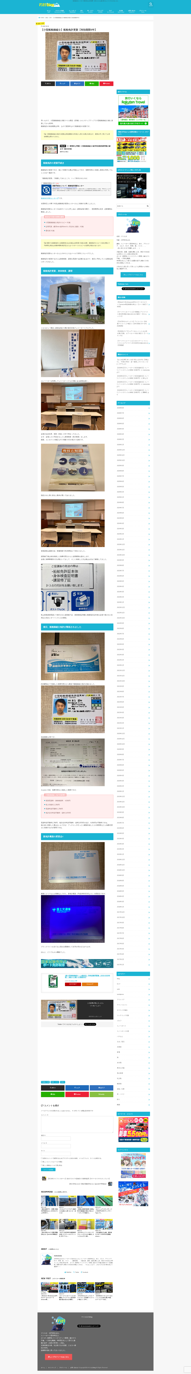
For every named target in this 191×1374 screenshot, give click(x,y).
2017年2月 (120, 959)
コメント (44, 1115)
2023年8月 (120, 565)
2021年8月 (120, 691)
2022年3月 (120, 654)
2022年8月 (120, 628)
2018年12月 (121, 859)
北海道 (119, 1047)
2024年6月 (120, 513)
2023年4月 (120, 586)
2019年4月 (120, 838)
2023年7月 (120, 570)
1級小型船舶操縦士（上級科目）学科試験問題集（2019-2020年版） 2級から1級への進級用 (87, 976)
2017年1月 (120, 964)
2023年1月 (120, 602)
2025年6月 (120, 481)
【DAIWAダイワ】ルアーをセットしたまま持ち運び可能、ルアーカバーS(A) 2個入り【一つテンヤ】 (132, 333)
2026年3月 (120, 434)
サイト (43, 1150)
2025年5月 (120, 486)
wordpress (120, 994)
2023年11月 (121, 549)
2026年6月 (120, 418)
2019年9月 (120, 812)
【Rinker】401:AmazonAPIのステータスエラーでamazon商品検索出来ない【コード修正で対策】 (132, 304)
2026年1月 (120, 444)
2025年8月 (120, 471)
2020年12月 (121, 733)
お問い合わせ (131, 11)
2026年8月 (120, 408)
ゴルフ (119, 1020)
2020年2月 (120, 786)
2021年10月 (121, 681)
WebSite (68, 1272)
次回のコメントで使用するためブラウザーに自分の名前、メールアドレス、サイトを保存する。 (73, 1158)
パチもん (120, 1036)
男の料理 (120, 1073)
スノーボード (72, 11)
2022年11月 (121, 612)
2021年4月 (120, 712)
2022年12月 (121, 607)
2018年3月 (120, 901)
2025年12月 (121, 450)
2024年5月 (120, 518)
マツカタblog (92, 1367)
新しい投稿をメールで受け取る (52, 1165)
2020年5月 (120, 770)
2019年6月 (120, 828)
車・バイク (90, 11)
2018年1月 (120, 907)
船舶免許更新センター (49, 198)
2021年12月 (121, 670)
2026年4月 (120, 429)
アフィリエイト (122, 1005)
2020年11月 (121, 739)
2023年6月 (120, 576)
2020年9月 (120, 749)
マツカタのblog (86, 1317)
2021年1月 (120, 728)
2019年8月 (120, 817)
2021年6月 (120, 702)
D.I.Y (110, 11)
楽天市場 (72, 984)
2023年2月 (120, 597)
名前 (43, 1135)
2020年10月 (121, 744)
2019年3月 (120, 844)
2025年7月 (120, 476)
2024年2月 (120, 534)
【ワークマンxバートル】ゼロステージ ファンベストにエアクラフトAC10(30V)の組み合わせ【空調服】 (132, 343)
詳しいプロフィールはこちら (133, 274)
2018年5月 (120, 891)
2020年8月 (120, 754)
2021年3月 (120, 718)
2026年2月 (120, 439)
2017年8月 (120, 928)
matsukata (58, 1256)
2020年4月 (120, 775)
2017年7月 (120, 933)
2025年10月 (121, 460)
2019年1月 (120, 854)
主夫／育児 (120, 1041)
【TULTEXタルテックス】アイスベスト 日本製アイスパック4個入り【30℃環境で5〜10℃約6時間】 (132, 324)
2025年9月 (120, 465)
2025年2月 (120, 492)
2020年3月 (120, 781)
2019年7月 (120, 823)
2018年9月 (120, 875)
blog (118, 978)
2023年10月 (121, 555)
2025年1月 (120, 497)
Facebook (85, 1272)
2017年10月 (121, 917)
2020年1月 (120, 791)
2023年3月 (120, 592)
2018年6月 (120, 886)
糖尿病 (119, 1084)
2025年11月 (121, 455)
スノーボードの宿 (123, 1031)
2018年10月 (121, 870)
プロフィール (142, 11)
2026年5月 (120, 423)
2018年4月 (120, 896)
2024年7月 (120, 507)
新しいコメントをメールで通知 (52, 1162)
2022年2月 (120, 660)
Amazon (89, 984)
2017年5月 (120, 943)
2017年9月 (120, 922)
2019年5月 (120, 833)
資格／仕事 (46, 1082)
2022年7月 (120, 634)
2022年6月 (120, 639)
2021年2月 (120, 723)
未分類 (119, 1062)
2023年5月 (120, 581)
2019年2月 (120, 849)
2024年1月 (120, 539)
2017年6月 (120, 938)
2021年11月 (121, 676)
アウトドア (100, 11)
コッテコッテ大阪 (123, 1015)
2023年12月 (121, 544)
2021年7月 (120, 697)
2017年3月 (120, 954)
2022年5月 (120, 644)
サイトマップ (52, 1367)
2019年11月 (121, 802)
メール (44, 1143)
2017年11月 (121, 912)
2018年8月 (120, 880)
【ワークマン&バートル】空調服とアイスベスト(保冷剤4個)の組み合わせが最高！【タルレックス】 (132, 314)
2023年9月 (120, 560)
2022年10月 (121, 618)
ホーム (49, 11)
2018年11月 (121, 865)
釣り (81, 11)
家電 (118, 1052)
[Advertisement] (77, 102)
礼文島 (121, 11)
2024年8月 (120, 502)
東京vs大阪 (121, 1068)
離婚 (118, 1104)
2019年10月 (121, 807)
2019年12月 (121, 796)
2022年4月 (120, 649)
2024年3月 (120, 528)
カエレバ (73, 981)
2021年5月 (120, 707)
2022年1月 (120, 665)
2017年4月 (120, 949)
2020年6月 (120, 765)
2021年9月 (120, 686)
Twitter (77, 1272)
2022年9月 (120, 623)
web (118, 989)
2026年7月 (120, 413)
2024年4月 (120, 523)
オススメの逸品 (60, 11)
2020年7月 (120, 760)
